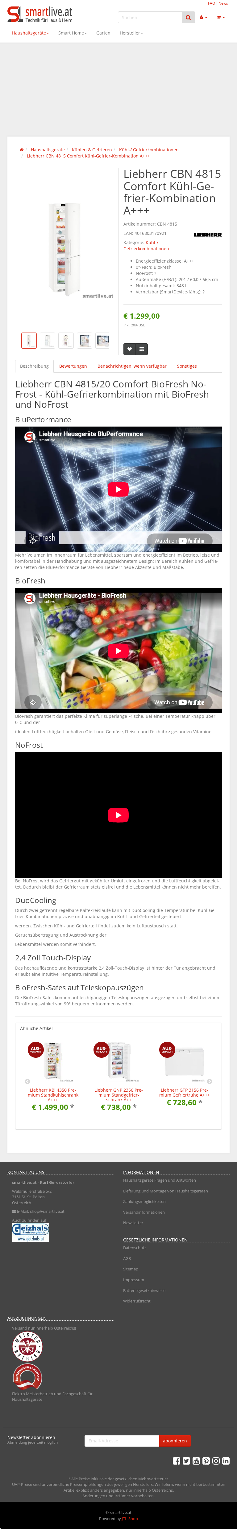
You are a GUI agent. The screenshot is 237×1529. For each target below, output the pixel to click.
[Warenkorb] (221, 17)
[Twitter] (186, 1460)
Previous (27, 1081)
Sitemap (130, 1269)
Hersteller (130, 33)
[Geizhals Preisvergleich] (60, 1232)
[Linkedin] (226, 1460)
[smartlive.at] (41, 14)
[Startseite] (22, 150)
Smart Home (71, 33)
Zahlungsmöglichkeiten (144, 1201)
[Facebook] (176, 1460)
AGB (127, 1258)
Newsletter (133, 1222)
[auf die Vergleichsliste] (141, 349)
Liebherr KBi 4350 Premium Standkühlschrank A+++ (53, 1094)
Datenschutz (134, 1247)
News (223, 3)
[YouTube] (196, 1460)
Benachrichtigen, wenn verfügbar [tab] (132, 366)
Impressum (133, 1279)
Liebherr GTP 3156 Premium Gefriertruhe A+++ (184, 1092)
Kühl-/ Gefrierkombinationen (146, 245)
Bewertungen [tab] (73, 366)
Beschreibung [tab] (34, 366)
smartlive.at (24, 1182)
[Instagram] (216, 1460)
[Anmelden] (203, 17)
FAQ (211, 3)
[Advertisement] (118, 89)
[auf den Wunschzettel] (129, 349)
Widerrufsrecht (137, 1301)
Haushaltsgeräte (29, 33)
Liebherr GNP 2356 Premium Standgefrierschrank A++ (118, 1094)
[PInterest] (206, 1460)
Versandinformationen (144, 1212)
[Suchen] (188, 17)
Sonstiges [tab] (187, 366)
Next (209, 1081)
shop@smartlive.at (47, 1211)
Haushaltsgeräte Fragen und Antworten (159, 1180)
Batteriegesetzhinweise (144, 1290)
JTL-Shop (130, 1518)
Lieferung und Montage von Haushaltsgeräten (165, 1191)
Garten (103, 33)
